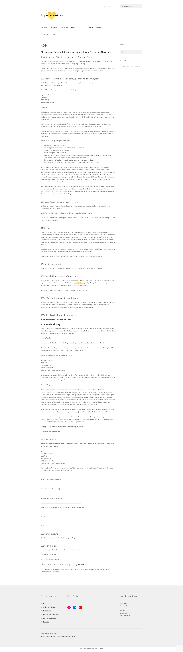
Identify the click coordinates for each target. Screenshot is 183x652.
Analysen (90, 27)
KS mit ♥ (49, 34)
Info (80, 27)
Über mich (54, 27)
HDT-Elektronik (79, 283)
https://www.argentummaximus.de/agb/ (54, 191)
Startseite (44, 27)
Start (44, 34)
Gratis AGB (44, 559)
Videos (73, 27)
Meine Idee (64, 27)
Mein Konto (111, 6)
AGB (44, 603)
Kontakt (46, 622)
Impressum (47, 611)
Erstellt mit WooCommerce (66, 636)
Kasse (104, 6)
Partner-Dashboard (49, 618)
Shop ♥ (98, 27)
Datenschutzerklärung (50, 614)
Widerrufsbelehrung (49, 607)
